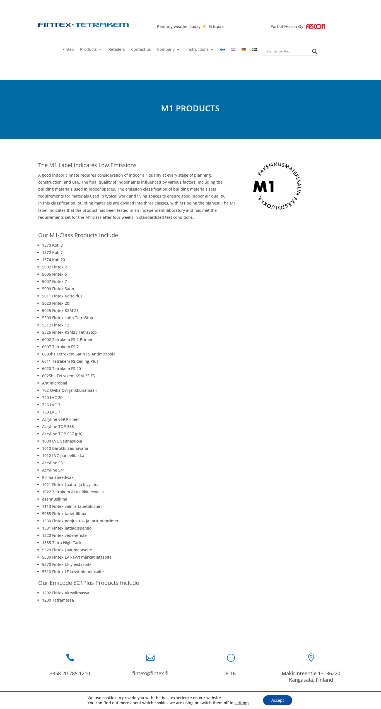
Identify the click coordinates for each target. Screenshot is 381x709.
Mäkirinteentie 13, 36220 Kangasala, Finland (311, 676)
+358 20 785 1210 (70, 673)
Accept (277, 700)
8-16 (231, 673)
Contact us (141, 49)
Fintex (68, 49)
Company (166, 49)
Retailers (116, 49)
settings (242, 702)
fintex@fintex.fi (150, 673)
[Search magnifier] (315, 51)
